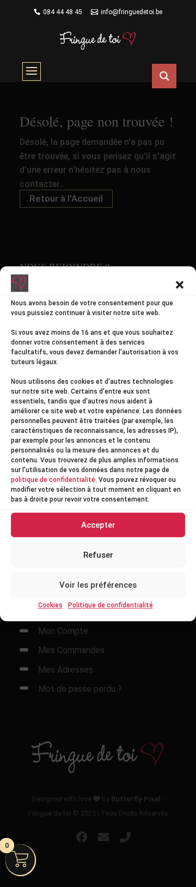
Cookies (50, 606)
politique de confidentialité (53, 480)
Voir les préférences (98, 585)
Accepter (98, 525)
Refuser (98, 555)
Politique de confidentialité (110, 606)
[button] (179, 285)
